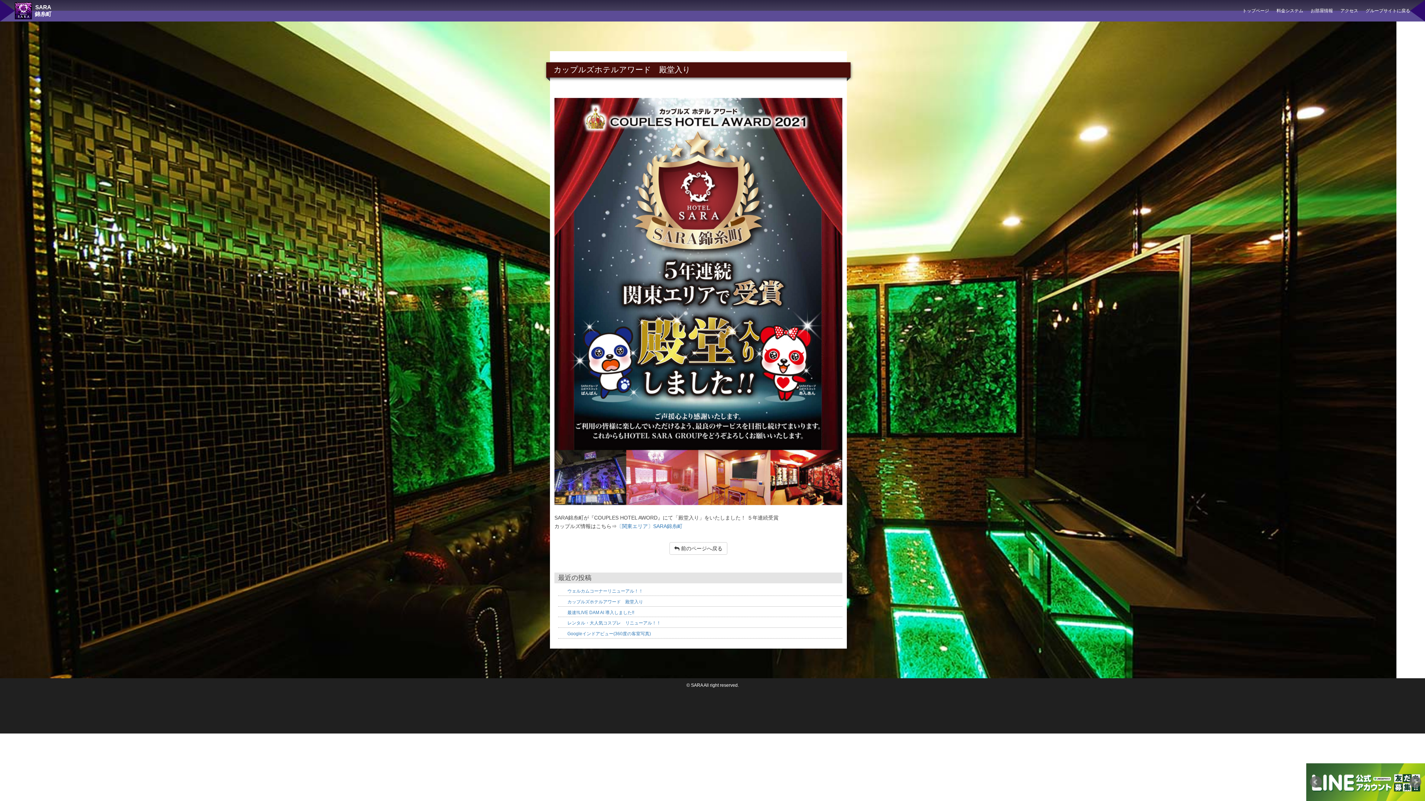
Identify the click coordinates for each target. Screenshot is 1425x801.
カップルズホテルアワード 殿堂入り (605, 601)
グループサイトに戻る (1388, 10)
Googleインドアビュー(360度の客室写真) (609, 633)
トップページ (1255, 10)
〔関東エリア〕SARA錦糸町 (649, 526)
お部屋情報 (1322, 10)
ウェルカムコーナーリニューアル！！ (605, 591)
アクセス (1349, 10)
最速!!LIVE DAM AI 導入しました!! (600, 612)
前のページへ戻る (701, 548)
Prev (1316, 782)
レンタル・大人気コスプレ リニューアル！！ (614, 623)
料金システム (1290, 10)
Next (1415, 782)
